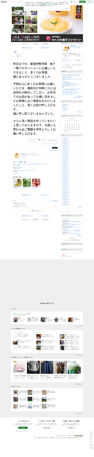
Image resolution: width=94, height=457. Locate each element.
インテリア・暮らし (64, 332)
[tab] (19, 313)
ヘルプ (81, 437)
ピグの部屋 (78, 47)
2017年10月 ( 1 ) (65, 152)
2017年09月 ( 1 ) (65, 153)
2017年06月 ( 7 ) (65, 159)
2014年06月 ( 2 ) (65, 203)
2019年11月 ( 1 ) (65, 140)
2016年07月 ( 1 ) (65, 169)
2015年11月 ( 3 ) (65, 178)
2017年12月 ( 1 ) (65, 148)
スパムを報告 (38, 437)
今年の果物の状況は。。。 (67, 82)
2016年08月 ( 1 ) (65, 167)
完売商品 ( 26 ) (65, 104)
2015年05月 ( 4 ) (65, 189)
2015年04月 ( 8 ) (65, 190)
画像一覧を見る (78, 97)
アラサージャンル (65, 61)
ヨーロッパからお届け (17, 332)
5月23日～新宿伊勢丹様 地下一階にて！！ (71, 92)
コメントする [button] (43, 140)
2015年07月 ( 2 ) (65, 185)
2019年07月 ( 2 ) (65, 143)
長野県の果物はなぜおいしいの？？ (69, 85)
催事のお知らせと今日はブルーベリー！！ (70, 93)
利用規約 (52, 437)
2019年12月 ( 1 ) (65, 138)
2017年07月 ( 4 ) (65, 157)
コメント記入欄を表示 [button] (53, 200)
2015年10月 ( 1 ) (65, 180)
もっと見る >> (16, 173)
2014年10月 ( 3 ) (65, 196)
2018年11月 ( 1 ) (65, 145)
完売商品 (18, 56)
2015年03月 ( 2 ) (65, 192)
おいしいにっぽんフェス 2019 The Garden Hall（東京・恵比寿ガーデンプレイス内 (30, 164)
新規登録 (82, 1)
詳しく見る (47, 427)
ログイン (90, 1)
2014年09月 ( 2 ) (65, 197)
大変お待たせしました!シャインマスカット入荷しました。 (24, 170)
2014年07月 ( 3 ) (65, 201)
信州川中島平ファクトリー (75, 46)
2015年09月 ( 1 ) (65, 182)
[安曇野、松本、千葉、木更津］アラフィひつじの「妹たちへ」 (72, 224)
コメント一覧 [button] (55, 143)
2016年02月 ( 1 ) (65, 173)
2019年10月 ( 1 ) (65, 141)
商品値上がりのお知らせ (18, 167)
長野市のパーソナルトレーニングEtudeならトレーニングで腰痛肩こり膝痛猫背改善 (72, 233)
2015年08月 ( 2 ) (65, 183)
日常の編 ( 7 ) (65, 109)
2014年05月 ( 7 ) (65, 204)
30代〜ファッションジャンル (19, 313)
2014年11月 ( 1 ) (65, 194)
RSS (65, 255)
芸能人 (28, 313)
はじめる (23, 427)
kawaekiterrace (16, 206)
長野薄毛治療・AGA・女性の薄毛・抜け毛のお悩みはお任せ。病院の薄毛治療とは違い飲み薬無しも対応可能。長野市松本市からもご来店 (72, 221)
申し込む (71, 427)
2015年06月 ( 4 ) (65, 187)
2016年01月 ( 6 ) (65, 175)
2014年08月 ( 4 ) (65, 199)
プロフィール (72, 47)
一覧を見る (79, 96)
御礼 (15, 52)
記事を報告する (54, 150)
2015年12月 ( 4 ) (65, 176)
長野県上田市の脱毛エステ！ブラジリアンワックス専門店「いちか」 (72, 227)
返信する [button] (56, 206)
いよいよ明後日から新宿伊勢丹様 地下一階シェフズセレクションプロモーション (71, 90)
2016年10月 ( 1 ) (65, 164)
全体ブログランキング (66, 60)
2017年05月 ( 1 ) (65, 160)
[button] (91, 441)
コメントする (36, 210)
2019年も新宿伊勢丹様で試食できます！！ (70, 84)
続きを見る (79, 55)
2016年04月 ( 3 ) (65, 171)
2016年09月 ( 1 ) (65, 166)
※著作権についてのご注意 (66, 256)
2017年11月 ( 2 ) (65, 150)
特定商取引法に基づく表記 (72, 437)
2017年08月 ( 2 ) (65, 155)
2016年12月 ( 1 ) (65, 162)
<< (69, 118)
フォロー (24, 157)
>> (74, 118)
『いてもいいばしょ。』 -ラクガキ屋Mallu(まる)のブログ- (72, 230)
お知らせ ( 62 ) (65, 107)
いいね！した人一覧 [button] (46, 143)
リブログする (53, 140)
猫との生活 (38, 332)
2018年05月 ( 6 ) (65, 146)
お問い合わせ (45, 437)
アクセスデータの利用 (60, 437)
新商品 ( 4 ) (64, 106)
